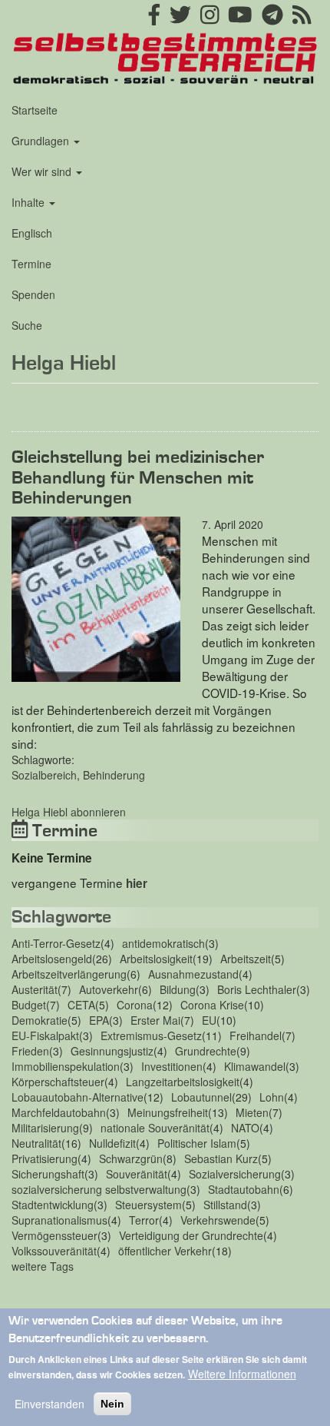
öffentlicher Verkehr (165, 1250)
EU (209, 1020)
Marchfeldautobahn (59, 1112)
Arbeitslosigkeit (156, 958)
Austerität (35, 989)
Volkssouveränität (54, 1250)
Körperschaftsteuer (58, 1081)
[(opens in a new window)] (154, 18)
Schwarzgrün (131, 1158)
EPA (99, 1020)
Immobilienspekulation (66, 1066)
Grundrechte (205, 1051)
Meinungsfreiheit (167, 1112)
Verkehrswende (218, 1220)
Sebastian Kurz (221, 1158)
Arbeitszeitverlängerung (69, 974)
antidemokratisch (163, 943)
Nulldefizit (112, 1143)
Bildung (178, 989)
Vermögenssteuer (54, 1235)
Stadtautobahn (243, 1189)
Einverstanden (49, 1403)
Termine (31, 263)
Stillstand (225, 1204)
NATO (245, 1127)
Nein (112, 1404)
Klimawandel (254, 1066)
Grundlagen (42, 140)
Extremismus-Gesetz (151, 1035)
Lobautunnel (201, 1097)
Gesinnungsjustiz (112, 1051)
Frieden (30, 1051)
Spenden (33, 294)
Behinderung (114, 775)
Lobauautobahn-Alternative (78, 1097)
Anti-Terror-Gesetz (56, 943)
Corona (135, 1004)
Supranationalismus (59, 1220)
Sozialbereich (44, 775)
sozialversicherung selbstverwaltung (99, 1189)
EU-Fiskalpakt (45, 1035)
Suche (27, 325)
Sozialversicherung (235, 1174)
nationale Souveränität (155, 1127)
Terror (144, 1220)
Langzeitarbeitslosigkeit (182, 1081)
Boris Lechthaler (256, 989)
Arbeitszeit (245, 958)
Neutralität (36, 1143)
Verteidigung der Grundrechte (191, 1235)
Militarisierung (45, 1127)
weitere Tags (43, 1266)
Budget (29, 1004)
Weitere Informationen (242, 1373)
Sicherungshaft (48, 1174)
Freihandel (255, 1035)
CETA (81, 1004)
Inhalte (30, 202)
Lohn (271, 1097)
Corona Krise (212, 1004)
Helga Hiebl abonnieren (69, 811)
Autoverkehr (108, 989)
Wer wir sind (43, 171)
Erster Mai (155, 1020)
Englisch (32, 233)
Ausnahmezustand (193, 974)
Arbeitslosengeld (52, 958)
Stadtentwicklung (53, 1204)
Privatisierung (45, 1158)
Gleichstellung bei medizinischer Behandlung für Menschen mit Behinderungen (138, 478)
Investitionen (172, 1066)
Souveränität (136, 1174)
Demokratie (40, 1020)
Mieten (252, 1112)
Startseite (35, 110)
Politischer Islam (196, 1143)
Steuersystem (148, 1204)
